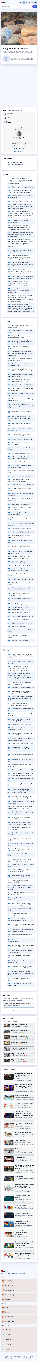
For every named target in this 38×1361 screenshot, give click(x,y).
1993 (9, 770)
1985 (9, 579)
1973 (9, 528)
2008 (9, 817)
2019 (9, 296)
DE (29, 2)
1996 (9, 635)
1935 (9, 411)
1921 (9, 380)
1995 (9, 282)
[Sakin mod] (32, 2)
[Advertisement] (19, 86)
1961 (9, 485)
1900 (9, 714)
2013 (9, 838)
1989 (9, 607)
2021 (9, 940)
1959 (9, 232)
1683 (9, 187)
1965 (9, 488)
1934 (9, 404)
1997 (9, 773)
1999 (9, 784)
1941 (9, 423)
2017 (9, 870)
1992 (9, 619)
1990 (9, 612)
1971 (9, 523)
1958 (9, 225)
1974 (9, 532)
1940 (9, 204)
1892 (9, 708)
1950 (9, 220)
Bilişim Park (29, 1358)
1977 (9, 546)
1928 (9, 388)
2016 (9, 864)
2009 (9, 822)
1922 (9, 719)
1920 (9, 374)
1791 (9, 190)
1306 (9, 666)
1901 (9, 358)
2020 (9, 304)
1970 (9, 513)
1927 (9, 385)
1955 (9, 457)
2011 (9, 828)
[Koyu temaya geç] (35, 2)
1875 (9, 703)
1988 (9, 276)
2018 (9, 885)
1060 (9, 654)
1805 (9, 341)
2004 (9, 796)
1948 (9, 724)
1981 (9, 551)
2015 (9, 859)
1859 (9, 351)
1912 (9, 364)
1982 (9, 562)
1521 (9, 325)
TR (23, 2)
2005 (9, 289)
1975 (9, 535)
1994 (9, 626)
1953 (9, 448)
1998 (9, 640)
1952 (9, 443)
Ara (35, 6)
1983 (9, 255)
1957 (9, 462)
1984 (9, 574)
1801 (9, 336)
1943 (9, 434)
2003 (9, 789)
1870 (9, 196)
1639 (9, 691)
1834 (9, 346)
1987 (9, 269)
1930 (9, 394)
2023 (9, 984)
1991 (9, 616)
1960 (9, 479)
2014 (9, 854)
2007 (9, 807)
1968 (9, 504)
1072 (9, 661)
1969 (9, 239)
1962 (9, 733)
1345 (9, 673)
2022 (9, 971)
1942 (9, 429)
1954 (9, 453)
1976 (9, 250)
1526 (9, 682)
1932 (9, 399)
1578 (9, 178)
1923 (9, 201)
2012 (9, 833)
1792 (9, 330)
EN (26, 2)
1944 (9, 211)
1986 (9, 262)
